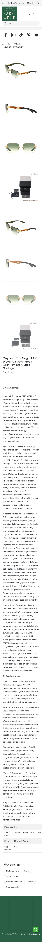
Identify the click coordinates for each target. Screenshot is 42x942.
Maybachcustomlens (14, 881)
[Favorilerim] (29, 13)
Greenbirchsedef (12, 887)
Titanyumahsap (12, 876)
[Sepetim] (34, 14)
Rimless (31, 881)
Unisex (26, 871)
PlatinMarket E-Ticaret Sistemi (14, 934)
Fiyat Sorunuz (9, 372)
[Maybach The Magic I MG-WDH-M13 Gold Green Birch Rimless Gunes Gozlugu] (21, 69)
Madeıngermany (12, 871)
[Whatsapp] (35, 929)
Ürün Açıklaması (11, 387)
